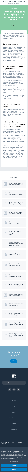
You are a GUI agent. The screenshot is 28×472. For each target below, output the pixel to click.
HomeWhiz (3, 443)
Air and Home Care (14, 418)
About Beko (14, 429)
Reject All (14, 465)
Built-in (14, 412)
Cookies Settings (14, 461)
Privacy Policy (11, 442)
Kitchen (14, 400)
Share (12, 25)
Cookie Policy (19, 442)
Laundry (14, 406)
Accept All (14, 469)
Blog (14, 435)
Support (14, 423)
